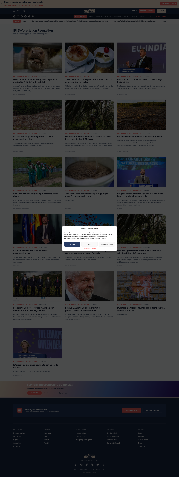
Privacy (94, 248)
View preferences (106, 244)
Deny (89, 244)
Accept (72, 244)
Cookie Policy (87, 248)
